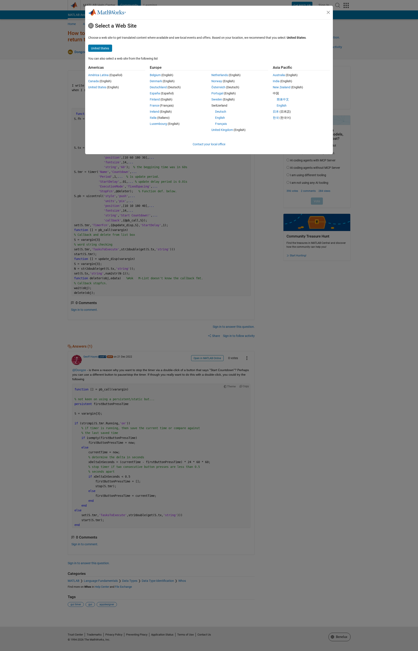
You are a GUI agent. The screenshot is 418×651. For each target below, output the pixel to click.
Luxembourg (158, 124)
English (220, 117)
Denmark (156, 81)
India (276, 81)
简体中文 (283, 99)
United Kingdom (222, 130)
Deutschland (158, 87)
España (155, 93)
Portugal (217, 93)
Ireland (154, 111)
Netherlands (219, 75)
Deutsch (220, 111)
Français (221, 124)
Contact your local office (209, 144)
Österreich (218, 87)
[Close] (328, 12)
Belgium (155, 75)
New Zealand (281, 87)
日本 (276, 111)
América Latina (98, 75)
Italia (153, 117)
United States (97, 87)
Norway (216, 81)
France (154, 105)
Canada (93, 81)
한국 (276, 117)
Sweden (216, 99)
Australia (279, 75)
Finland (155, 99)
